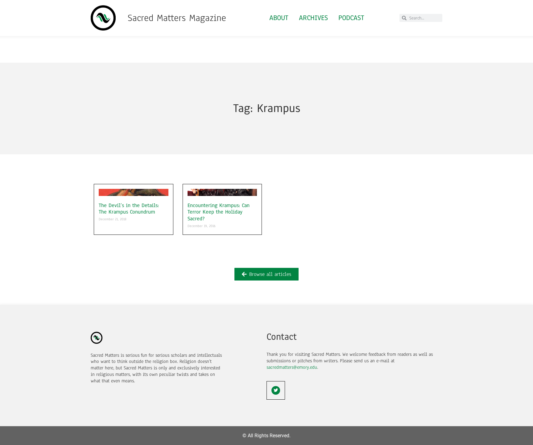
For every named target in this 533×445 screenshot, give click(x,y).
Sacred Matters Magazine (177, 17)
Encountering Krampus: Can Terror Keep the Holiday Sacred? (219, 212)
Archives (313, 18)
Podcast (351, 18)
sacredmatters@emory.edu (291, 367)
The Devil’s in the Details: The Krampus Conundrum (129, 209)
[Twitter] (275, 390)
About (278, 18)
